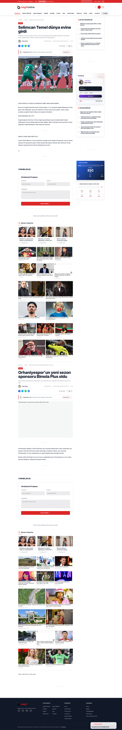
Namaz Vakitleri (68, 716)
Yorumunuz (24, 189)
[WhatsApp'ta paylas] (25, 46)
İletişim (99, 1)
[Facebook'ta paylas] (19, 46)
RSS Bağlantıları (89, 711)
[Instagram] (26, 710)
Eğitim (85, 13)
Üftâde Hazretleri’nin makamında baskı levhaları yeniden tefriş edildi (90, 132)
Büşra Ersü (88, 82)
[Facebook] (19, 710)
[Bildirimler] (99, 7)
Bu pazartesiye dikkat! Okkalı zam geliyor (91, 33)
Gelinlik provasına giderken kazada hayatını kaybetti (91, 39)
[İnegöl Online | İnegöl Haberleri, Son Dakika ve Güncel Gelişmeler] (26, 7)
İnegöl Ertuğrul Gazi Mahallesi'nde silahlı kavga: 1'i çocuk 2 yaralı (91, 29)
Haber (25, 19)
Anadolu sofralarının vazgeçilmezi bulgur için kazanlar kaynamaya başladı (91, 117)
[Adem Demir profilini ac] (19, 41)
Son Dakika (17, 13)
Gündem (46, 13)
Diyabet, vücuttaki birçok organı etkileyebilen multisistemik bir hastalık (92, 122)
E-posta (48, 180)
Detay (102, 165)
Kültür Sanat (70, 13)
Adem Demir (25, 41)
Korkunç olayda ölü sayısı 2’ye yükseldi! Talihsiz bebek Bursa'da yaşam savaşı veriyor (90, 44)
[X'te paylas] (22, 46)
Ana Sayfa (20, 19)
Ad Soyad (23, 180)
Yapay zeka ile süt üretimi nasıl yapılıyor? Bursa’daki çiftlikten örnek (91, 127)
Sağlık (91, 13)
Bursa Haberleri (37, 13)
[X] (22, 710)
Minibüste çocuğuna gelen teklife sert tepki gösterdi (90, 24)
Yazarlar (97, 13)
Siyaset (58, 13)
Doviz (66, 706)
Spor (64, 13)
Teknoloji (79, 13)
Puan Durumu (68, 711)
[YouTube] (30, 710)
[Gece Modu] (103, 1)
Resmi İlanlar (89, 713)
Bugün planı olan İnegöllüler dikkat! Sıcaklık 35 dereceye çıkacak (90, 112)
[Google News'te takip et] (29, 46)
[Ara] (95, 7)
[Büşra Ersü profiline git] (81, 82)
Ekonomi (52, 13)
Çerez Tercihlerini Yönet (91, 716)
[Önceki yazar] (99, 76)
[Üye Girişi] (102, 7)
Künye (95, 1)
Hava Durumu (68, 708)
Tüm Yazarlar (99, 101)
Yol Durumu (67, 713)
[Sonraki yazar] (102, 76)
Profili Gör (90, 96)
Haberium (64, 727)
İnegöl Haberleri (26, 13)
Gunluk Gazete (68, 718)
